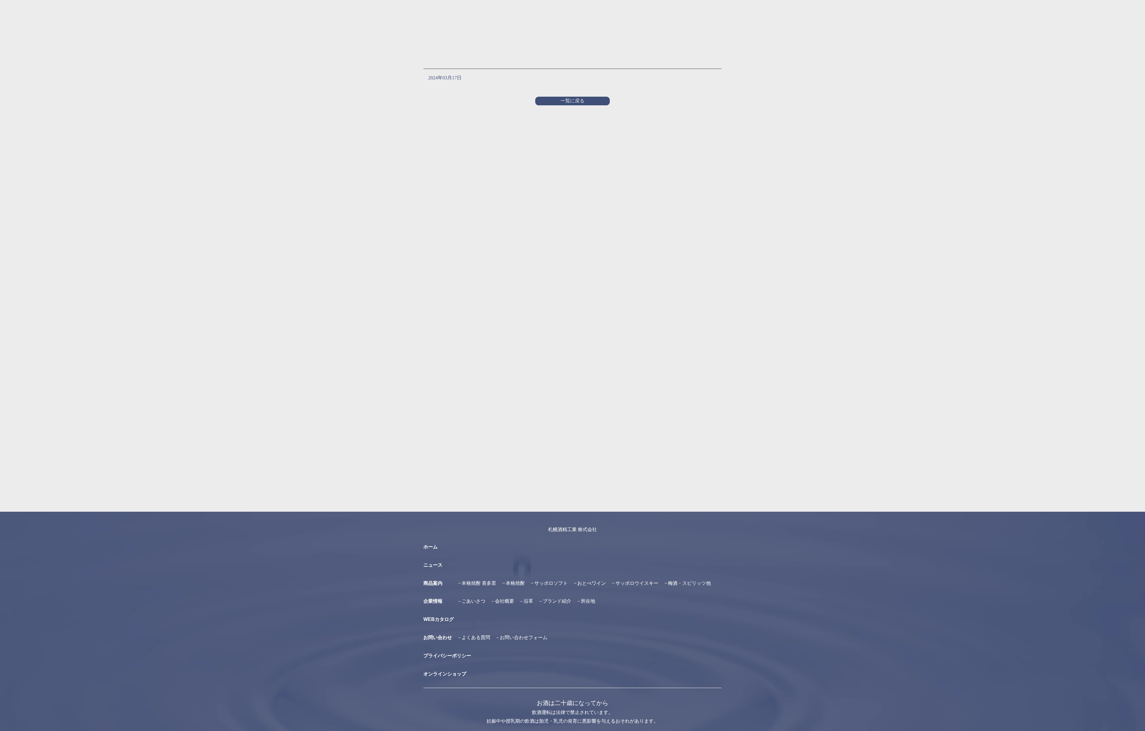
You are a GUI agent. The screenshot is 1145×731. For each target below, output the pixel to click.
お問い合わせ (437, 637)
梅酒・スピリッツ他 (689, 583)
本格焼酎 (515, 583)
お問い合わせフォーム (523, 637)
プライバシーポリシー (447, 655)
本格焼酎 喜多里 (479, 583)
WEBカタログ (438, 619)
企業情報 (432, 601)
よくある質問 (476, 637)
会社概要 (504, 601)
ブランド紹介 (557, 601)
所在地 (588, 601)
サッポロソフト (551, 583)
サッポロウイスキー (636, 583)
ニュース (432, 564)
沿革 (528, 601)
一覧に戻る (572, 100)
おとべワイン (591, 583)
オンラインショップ (444, 673)
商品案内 (432, 583)
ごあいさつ (473, 601)
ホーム (430, 546)
